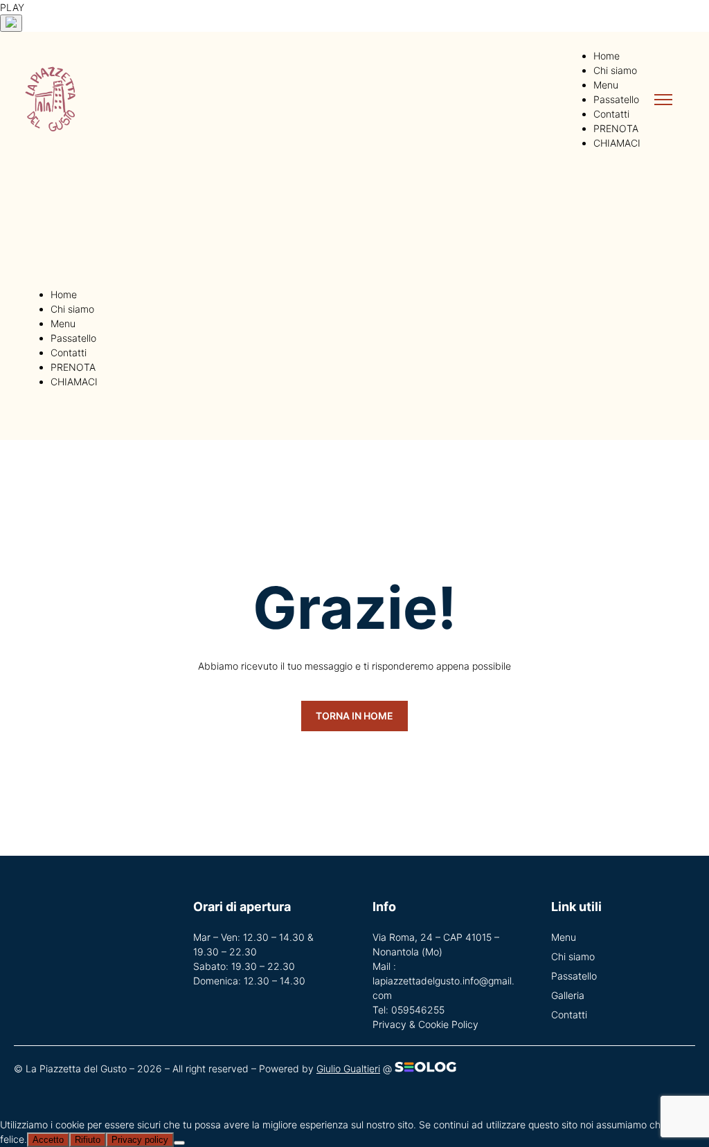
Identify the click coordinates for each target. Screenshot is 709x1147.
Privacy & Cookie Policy (425, 1024)
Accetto (48, 1140)
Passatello (616, 99)
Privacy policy (139, 1140)
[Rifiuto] (179, 1143)
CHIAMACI (616, 143)
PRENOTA (615, 128)
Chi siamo (615, 70)
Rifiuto (87, 1140)
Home (606, 56)
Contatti (611, 114)
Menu (605, 85)
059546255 (418, 1010)
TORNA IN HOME (354, 716)
